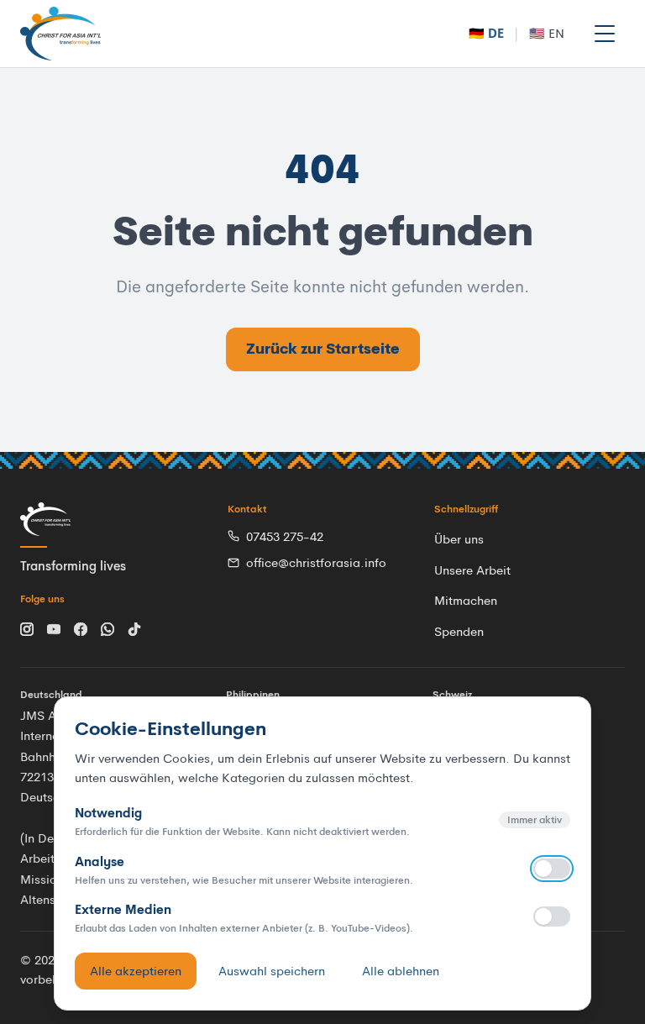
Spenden (459, 631)
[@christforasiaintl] (134, 628)
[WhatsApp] (107, 628)
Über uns (459, 539)
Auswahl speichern (271, 971)
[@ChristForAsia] (53, 628)
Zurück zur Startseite (323, 348)
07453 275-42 (284, 536)
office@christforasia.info (316, 562)
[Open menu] (605, 33)
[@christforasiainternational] (27, 628)
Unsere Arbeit (472, 570)
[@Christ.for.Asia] (80, 628)
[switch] (551, 869)
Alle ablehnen (400, 971)
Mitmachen (465, 600)
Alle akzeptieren (135, 971)
